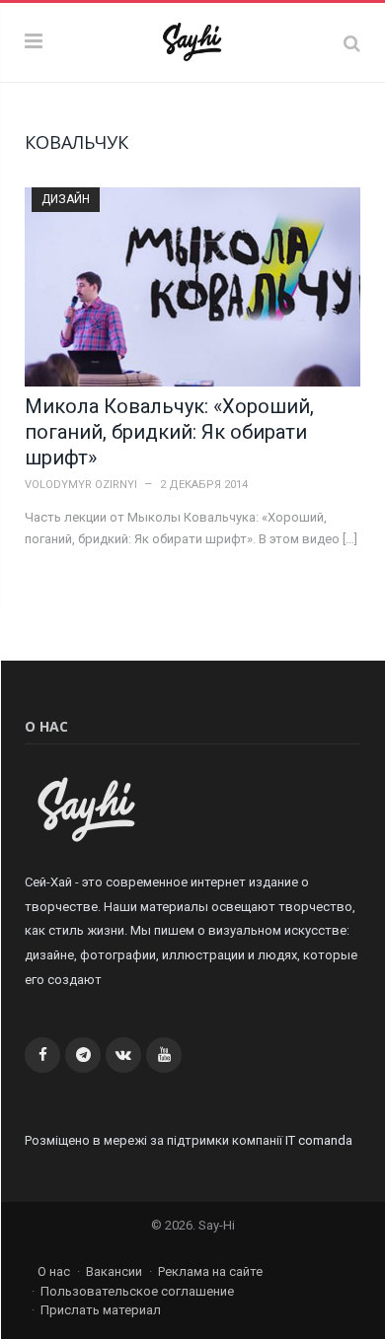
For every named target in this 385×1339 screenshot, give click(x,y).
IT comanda (318, 1140)
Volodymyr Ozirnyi (81, 484)
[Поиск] (352, 43)
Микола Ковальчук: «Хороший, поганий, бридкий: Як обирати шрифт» (169, 431)
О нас (54, 1271)
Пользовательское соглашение (137, 1291)
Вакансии (114, 1271)
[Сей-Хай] (193, 40)
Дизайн (65, 199)
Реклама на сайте (210, 1271)
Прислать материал (100, 1310)
